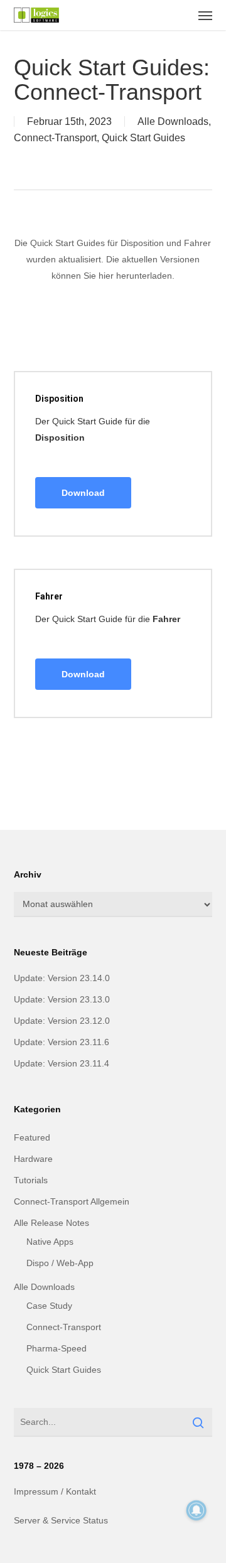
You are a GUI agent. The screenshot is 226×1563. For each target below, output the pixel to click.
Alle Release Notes (51, 1223)
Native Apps (49, 1242)
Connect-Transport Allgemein (71, 1201)
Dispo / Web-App (60, 1263)
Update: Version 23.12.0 (62, 1021)
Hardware (33, 1159)
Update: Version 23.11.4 (61, 1063)
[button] (205, 15)
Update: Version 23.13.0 (62, 999)
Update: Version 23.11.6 (61, 1042)
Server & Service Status (61, 1520)
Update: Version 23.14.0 (62, 978)
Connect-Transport (55, 137)
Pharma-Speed (56, 1348)
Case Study (49, 1306)
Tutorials (31, 1180)
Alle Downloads (172, 121)
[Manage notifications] (196, 1510)
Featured (32, 1137)
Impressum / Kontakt (55, 1491)
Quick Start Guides (143, 137)
